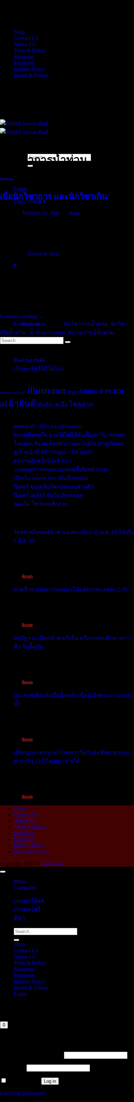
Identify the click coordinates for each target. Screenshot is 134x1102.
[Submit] (16, 940)
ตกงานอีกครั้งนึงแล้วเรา (42, 461)
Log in (50, 1081)
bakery (5, 392)
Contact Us (26, 38)
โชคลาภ (81, 404)
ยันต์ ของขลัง (29, 360)
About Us (24, 44)
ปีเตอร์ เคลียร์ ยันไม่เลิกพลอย (48, 495)
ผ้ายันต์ (22, 404)
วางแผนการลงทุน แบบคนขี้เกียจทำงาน (60, 469)
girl (23, 392)
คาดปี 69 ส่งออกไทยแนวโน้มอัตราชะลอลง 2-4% (71, 589)
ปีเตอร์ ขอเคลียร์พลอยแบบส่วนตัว (53, 487)
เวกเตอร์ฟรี (27, 909)
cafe (15, 392)
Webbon (6, 179)
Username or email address (31, 1055)
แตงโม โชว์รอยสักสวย (41, 504)
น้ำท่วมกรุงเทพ (47, 332)
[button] (20, 189)
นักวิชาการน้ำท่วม (86, 324)
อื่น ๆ (19, 918)
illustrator (46, 390)
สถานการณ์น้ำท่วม (91, 332)
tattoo (89, 391)
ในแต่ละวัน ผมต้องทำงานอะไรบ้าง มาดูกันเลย (69, 444)
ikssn (74, 213)
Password (12, 1068)
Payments (24, 63)
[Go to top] (2, 872)
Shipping (23, 57)
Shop (19, 32)
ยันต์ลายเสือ (52, 404)
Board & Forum (31, 75)
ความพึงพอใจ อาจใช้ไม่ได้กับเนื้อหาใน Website (69, 435)
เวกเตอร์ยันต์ (29, 901)
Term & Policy (30, 50)
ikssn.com (52, 863)
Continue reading (22, 316)
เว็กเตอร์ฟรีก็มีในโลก (39, 369)
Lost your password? (22, 1093)
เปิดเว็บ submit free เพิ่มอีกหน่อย (51, 478)
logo (73, 392)
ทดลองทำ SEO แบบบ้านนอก (48, 426)
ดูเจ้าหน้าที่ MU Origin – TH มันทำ (54, 452)
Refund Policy (29, 69)
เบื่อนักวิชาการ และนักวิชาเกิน (53, 196)
